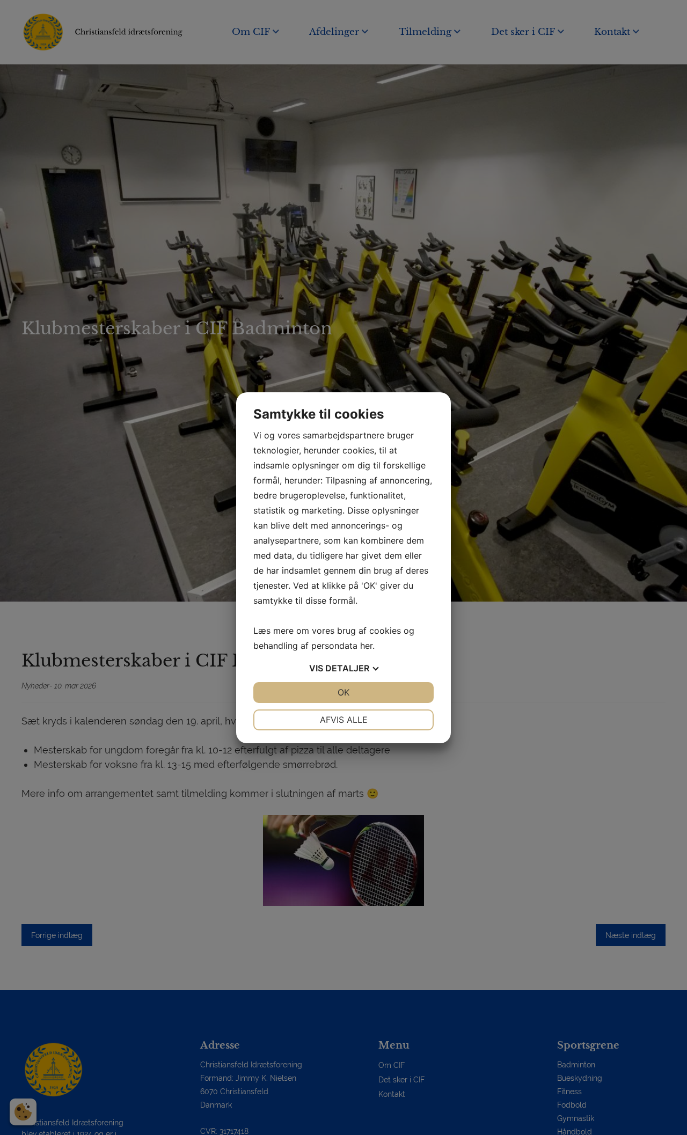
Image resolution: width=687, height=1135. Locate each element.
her (366, 645)
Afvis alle (344, 719)
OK (343, 692)
